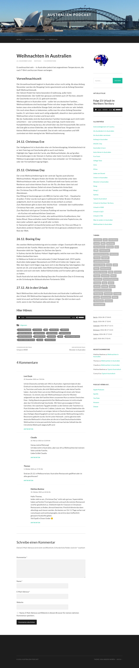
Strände (104, 286)
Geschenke (51, 336)
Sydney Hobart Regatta (26, 340)
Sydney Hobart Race (72, 336)
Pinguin (96, 275)
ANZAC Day (97, 144)
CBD (95, 250)
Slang (95, 186)
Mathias (37, 61)
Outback (117, 272)
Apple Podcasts (98, 390)
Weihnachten (50, 340)
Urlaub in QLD (98, 211)
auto (105, 240)
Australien (37, 330)
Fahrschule (114, 254)
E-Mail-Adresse (23, 592)
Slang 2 (95, 190)
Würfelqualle (98, 301)
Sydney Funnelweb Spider (102, 290)
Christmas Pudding (24, 336)
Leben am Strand (99, 173)
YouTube (96, 398)
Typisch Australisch (100, 199)
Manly (96, 268)
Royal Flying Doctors (110, 279)
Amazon (96, 402)
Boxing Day (54, 330)
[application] (107, 110)
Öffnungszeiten (99, 304)
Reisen (113, 275)
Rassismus (105, 275)
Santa (60, 336)
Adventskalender (24, 330)
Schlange (97, 283)
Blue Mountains (99, 247)
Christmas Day (39, 333)
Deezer (95, 406)
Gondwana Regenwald (101, 261)
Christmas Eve (52, 333)
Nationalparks (105, 268)
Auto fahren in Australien (102, 152)
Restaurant (97, 279)
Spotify (95, 394)
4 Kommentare (50, 61)
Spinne (111, 283)
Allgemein (23, 325)
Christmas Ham (65, 333)
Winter (115, 297)
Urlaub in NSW (24, 348)
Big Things (110, 243)
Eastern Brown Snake (101, 254)
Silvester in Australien (77, 348)
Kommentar (22, 557)
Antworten (28, 429)
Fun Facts (96, 156)
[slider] (81, 317)
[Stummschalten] (77, 317)
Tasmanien (108, 293)
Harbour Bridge (99, 265)
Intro (19, 39)
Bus (116, 247)
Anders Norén (109, 659)
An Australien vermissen (101, 135)
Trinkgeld (117, 293)
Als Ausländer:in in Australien (103, 131)
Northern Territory (100, 272)
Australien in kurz (99, 148)
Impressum (53, 39)
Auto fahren (113, 240)
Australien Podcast (69, 15)
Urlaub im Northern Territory (103, 203)
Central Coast (104, 250)
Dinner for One (40, 336)
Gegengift (105, 258)
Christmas (64, 330)
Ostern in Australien (100, 177)
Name (19, 581)
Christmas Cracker (24, 333)
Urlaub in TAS (98, 216)
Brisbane (110, 247)
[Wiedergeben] (19, 317)
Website (20, 602)
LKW (115, 265)
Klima (95, 169)
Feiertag (97, 258)
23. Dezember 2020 (24, 61)
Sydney (95, 195)
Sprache (97, 286)
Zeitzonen (109, 301)
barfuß (96, 243)
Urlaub (40, 340)
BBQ (46, 330)
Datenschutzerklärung (35, 39)
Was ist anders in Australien (103, 220)
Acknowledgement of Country (103, 127)
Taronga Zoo (98, 293)
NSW (110, 272)
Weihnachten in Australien (102, 224)
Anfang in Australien (100, 139)
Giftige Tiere (97, 161)
